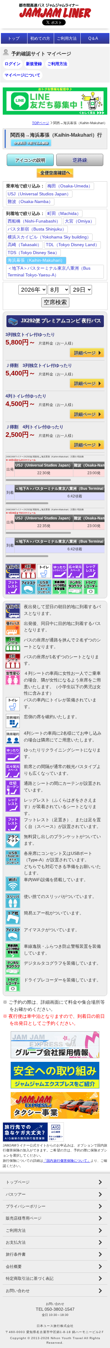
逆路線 (79, 160)
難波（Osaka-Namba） (30, 201)
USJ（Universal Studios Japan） (39, 193)
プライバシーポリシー (26, 1206)
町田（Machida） (64, 213)
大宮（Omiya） (79, 221)
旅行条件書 (16, 1254)
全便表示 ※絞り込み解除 (31, 143)
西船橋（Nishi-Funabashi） (34, 221)
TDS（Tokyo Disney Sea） (33, 252)
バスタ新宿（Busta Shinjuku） (37, 229)
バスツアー (16, 1194)
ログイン (12, 63)
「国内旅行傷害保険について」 (66, 1160)
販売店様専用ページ (24, 1218)
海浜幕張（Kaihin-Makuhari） (36, 260)
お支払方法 (16, 1242)
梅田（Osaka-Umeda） (70, 185)
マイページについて (22, 75)
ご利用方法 (67, 38)
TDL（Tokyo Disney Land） (72, 244)
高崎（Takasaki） (25, 244)
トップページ (18, 1182)
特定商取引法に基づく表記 (29, 1278)
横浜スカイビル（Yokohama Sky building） (49, 237)
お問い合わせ (18, 1290)
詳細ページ (85, 352)
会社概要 (14, 1266)
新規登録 (34, 63)
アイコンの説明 (30, 160)
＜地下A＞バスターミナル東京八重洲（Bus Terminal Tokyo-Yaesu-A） (49, 271)
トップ (14, 38)
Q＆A (93, 38)
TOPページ (40, 123)
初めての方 (40, 38)
